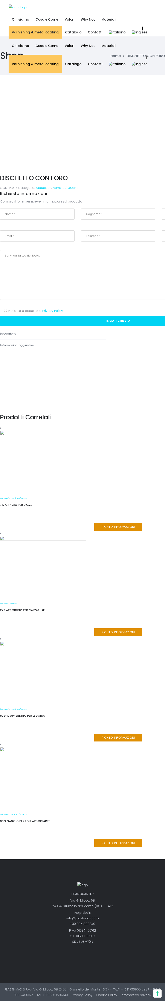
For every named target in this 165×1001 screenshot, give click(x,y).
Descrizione (8, 334)
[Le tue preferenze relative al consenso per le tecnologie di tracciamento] (157, 993)
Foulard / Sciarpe (19, 814)
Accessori (43, 187)
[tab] (53, 333)
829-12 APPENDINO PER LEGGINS (22, 716)
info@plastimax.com (82, 918)
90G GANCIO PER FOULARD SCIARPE (25, 821)
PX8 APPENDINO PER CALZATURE (22, 610)
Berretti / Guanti (65, 187)
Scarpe (14, 603)
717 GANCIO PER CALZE (16, 505)
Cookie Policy (106, 995)
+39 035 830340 (82, 923)
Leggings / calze (19, 498)
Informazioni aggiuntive (17, 345)
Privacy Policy (52, 310)
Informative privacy (136, 995)
